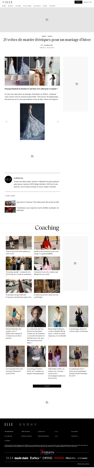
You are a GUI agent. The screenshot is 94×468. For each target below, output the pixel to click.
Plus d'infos (80, 446)
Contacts (41, 431)
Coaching (47, 228)
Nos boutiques (26, 436)
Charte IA (74, 436)
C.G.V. (56, 436)
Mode (4, 6)
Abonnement (9, 431)
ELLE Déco (37, 6)
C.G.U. (56, 431)
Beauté (10, 6)
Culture (18, 6)
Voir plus (47, 386)
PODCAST (52, 6)
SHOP (78, 2)
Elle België (8, 436)
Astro (45, 6)
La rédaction (48, 45)
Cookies (7, 440)
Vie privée (74, 431)
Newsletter (88, 2)
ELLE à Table (27, 6)
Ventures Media (43, 436)
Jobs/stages (25, 431)
